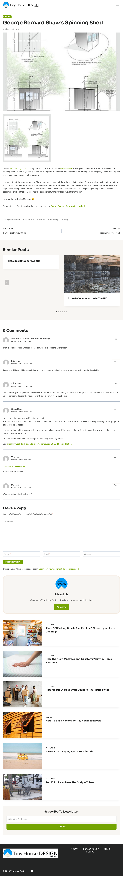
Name (7, 554)
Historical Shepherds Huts (23, 260)
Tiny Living (50, 625)
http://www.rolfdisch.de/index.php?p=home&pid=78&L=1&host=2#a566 (39, 443)
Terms (107, 849)
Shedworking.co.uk (18, 168)
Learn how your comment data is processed (59, 568)
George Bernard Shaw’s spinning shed (68, 206)
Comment (9, 521)
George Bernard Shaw (12, 219)
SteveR (15, 409)
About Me (61, 607)
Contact (90, 852)
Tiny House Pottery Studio (14, 231)
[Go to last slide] (7, 282)
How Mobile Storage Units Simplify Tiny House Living (77, 689)
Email (47, 554)
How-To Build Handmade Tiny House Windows (73, 720)
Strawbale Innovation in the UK (87, 298)
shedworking (53, 219)
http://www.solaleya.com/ (14, 466)
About (74, 849)
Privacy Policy (91, 849)
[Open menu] (117, 4)
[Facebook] (32, 871)
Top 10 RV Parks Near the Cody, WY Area (70, 782)
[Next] (116, 282)
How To (49, 717)
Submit (61, 826)
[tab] (56, 311)
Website (87, 554)
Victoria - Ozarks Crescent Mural (28, 338)
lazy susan (41, 219)
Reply (116, 339)
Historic (7, 17)
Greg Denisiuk (66, 168)
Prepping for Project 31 (109, 231)
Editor (7, 29)
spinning (64, 219)
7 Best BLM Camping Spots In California (69, 751)
